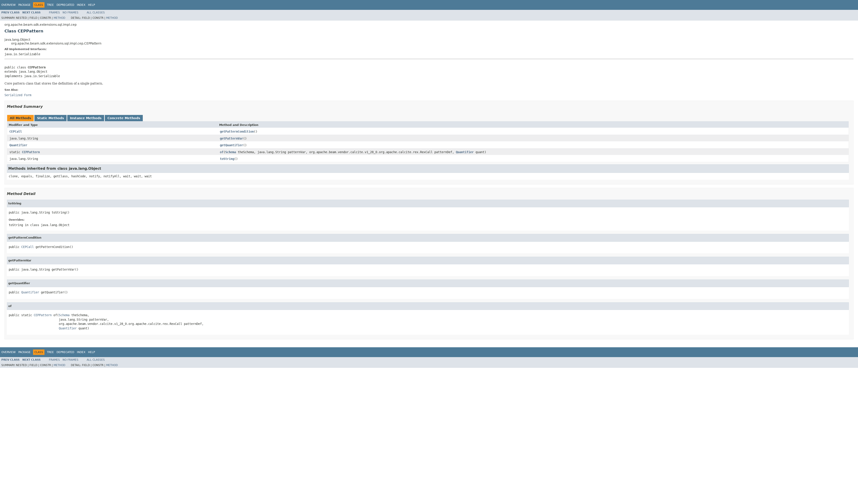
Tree (50, 4)
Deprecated (65, 4)
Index (81, 4)
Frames (54, 12)
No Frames (70, 12)
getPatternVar (231, 138)
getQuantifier (231, 145)
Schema (230, 152)
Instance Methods (85, 118)
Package (24, 4)
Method (59, 17)
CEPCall (15, 131)
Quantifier (18, 145)
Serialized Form (17, 95)
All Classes (96, 12)
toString (227, 159)
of (221, 152)
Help (91, 4)
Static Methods (50, 118)
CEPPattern (31, 152)
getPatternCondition (237, 131)
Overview (8, 4)
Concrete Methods (123, 118)
